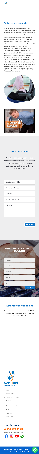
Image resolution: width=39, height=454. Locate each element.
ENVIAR (29, 224)
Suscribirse (30, 288)
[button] (35, 450)
